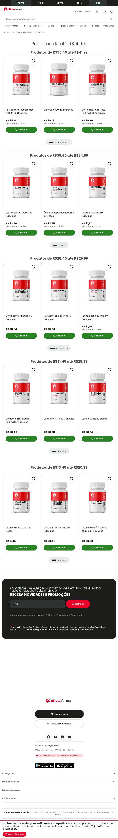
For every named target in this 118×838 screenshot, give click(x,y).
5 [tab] (63, 142)
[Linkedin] (69, 739)
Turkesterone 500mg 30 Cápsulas (57, 317)
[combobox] (59, 19)
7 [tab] (68, 142)
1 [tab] (51, 142)
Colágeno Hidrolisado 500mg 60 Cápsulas (17, 420)
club (98, 2)
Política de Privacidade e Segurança (64, 615)
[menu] (96, 10)
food (79, 2)
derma (60, 2)
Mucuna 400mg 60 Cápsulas (92, 214)
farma (21, 2)
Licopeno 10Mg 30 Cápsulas (59, 418)
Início (6, 32)
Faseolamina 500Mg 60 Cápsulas (95, 317)
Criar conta (77, 11)
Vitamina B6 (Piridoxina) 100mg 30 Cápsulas (95, 529)
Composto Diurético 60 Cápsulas (19, 317)
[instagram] (62, 739)
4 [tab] (60, 142)
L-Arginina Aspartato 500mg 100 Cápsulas (93, 111)
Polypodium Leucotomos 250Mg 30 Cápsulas (19, 111)
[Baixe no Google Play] (45, 768)
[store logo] (14, 9)
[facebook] (48, 739)
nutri (40, 2)
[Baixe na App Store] (64, 768)
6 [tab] (65, 142)
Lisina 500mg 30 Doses (94, 418)
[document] (59, 829)
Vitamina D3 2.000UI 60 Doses (19, 529)
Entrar (87, 11)
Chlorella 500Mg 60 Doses (58, 109)
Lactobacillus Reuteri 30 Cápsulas (19, 214)
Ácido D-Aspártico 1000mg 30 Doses (59, 214)
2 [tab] (55, 142)
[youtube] (55, 739)
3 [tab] (58, 142)
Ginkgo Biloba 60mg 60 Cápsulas (57, 529)
